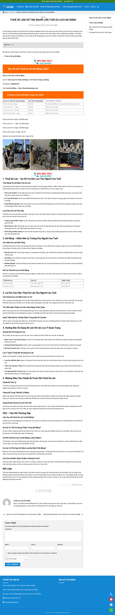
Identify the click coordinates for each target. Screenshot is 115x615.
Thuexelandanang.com (11, 602)
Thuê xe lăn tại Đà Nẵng (12, 56)
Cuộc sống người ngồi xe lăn (72, 7)
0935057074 (15, 84)
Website (60, 544)
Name (7, 544)
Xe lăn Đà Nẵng (11, 88)
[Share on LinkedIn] (49, 490)
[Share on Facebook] (36, 490)
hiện (12, 44)
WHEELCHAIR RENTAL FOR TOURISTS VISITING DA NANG (62, 514)
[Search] (98, 7)
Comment (8, 529)
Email (33, 544)
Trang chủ (20, 7)
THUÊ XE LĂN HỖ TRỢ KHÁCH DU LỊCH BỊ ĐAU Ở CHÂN (23, 514)
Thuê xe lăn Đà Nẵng (52, 25)
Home (7, 12)
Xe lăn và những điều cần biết (50, 7)
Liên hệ (93, 7)
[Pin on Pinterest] (46, 490)
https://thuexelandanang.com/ (28, 88)
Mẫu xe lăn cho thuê (32, 7)
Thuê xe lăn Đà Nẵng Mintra (11, 590)
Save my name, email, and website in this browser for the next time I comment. (32, 553)
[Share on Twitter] (39, 490)
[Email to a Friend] (43, 490)
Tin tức (86, 7)
